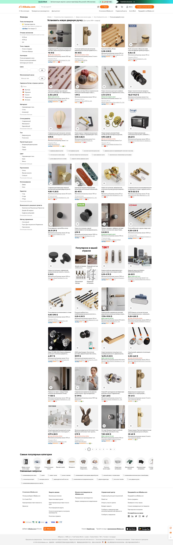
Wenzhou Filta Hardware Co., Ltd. (110, 321)
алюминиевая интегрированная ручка (83, 479)
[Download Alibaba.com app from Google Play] (144, 529)
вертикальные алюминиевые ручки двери (120, 154)
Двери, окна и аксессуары (83, 17)
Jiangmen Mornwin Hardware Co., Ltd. (112, 195)
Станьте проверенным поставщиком (138, 506)
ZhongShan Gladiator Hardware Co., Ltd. (59, 399)
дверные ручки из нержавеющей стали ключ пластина (119, 150)
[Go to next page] (114, 449)
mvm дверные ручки (73, 150)
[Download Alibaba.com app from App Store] (131, 529)
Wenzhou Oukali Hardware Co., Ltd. (58, 321)
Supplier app (91, 529)
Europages (113, 537)
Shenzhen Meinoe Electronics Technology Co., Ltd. (140, 361)
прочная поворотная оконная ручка (79, 154)
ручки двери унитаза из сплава (58, 158)
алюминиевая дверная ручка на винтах (33, 483)
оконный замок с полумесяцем (111, 475)
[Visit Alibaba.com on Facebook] (129, 516)
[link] (170, 528)
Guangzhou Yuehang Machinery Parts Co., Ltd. (140, 279)
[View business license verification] (103, 542)
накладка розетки (44, 479)
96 (110, 449)
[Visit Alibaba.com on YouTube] (143, 516)
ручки (43, 475)
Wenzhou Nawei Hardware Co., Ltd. (58, 278)
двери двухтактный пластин (61, 479)
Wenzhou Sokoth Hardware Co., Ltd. (85, 236)
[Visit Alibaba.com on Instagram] (140, 516)
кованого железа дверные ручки (80, 158)
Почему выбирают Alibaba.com (31, 496)
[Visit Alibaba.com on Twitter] (136, 516)
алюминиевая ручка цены (29, 475)
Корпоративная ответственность (32, 502)
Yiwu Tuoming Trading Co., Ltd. (56, 234)
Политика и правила (55, 516)
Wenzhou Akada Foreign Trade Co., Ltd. (112, 55)
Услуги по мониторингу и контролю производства (59, 511)
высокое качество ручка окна (92, 150)
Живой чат (104, 499)
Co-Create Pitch (27, 499)
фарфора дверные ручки (56, 150)
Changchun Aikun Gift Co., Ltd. (83, 101)
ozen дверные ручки (134, 479)
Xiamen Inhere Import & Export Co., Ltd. (86, 197)
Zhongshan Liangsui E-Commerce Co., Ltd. (140, 98)
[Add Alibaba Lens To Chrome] (49, 529)
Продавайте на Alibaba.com (136, 496)
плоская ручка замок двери (57, 154)
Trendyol (105, 537)
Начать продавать (133, 499)
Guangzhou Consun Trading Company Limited (140, 236)
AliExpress (61, 537)
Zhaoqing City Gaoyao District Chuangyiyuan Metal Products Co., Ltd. (113, 278)
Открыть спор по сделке (108, 502)
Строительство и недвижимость (63, 17)
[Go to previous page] (85, 449)
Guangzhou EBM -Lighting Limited (111, 239)
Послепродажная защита (56, 507)
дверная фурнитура (104, 479)
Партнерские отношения (135, 509)
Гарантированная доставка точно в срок (59, 503)
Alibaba (49, 17)
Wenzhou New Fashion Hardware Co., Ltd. (113, 361)
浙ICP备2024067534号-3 (132, 542)
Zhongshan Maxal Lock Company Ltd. (58, 360)
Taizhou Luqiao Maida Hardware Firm (111, 144)
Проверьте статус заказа (135, 502)
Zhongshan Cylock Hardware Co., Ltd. (58, 197)
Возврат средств (106, 506)
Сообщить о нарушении (108, 514)
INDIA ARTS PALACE (54, 144)
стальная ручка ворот (28, 479)
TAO (100, 537)
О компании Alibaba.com (30, 492)
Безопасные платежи (55, 496)
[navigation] (32, 233)
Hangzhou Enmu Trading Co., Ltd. (57, 100)
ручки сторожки (66, 475)
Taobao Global (94, 537)
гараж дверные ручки (99, 154)
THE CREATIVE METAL (81, 60)
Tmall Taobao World (77, 537)
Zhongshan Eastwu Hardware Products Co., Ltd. (140, 321)
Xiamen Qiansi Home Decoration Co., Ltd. (112, 102)
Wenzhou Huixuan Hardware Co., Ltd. (111, 399)
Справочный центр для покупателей (112, 496)
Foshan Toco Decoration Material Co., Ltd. (86, 320)
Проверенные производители (84, 498)
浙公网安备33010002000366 (115, 542)
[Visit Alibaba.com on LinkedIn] (132, 516)
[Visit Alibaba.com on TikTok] (147, 516)
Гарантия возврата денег (56, 499)
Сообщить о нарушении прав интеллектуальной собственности (111, 510)
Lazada (86, 537)
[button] (98, 7)
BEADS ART (78, 399)
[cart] (122, 7)
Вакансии (25, 506)
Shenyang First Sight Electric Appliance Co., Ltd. (140, 140)
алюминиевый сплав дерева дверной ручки (87, 475)
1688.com (68, 537)
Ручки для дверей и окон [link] (117, 17)
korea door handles (119, 479)
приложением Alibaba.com (115, 529)
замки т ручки (53, 475)
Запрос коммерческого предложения (86, 501)
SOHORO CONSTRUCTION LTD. (83, 140)
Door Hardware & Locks (100, 17)
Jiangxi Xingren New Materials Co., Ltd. (139, 195)
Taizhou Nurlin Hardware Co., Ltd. (137, 59)
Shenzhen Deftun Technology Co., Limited (86, 360)
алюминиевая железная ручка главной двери (136, 475)
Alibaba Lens (32, 529)
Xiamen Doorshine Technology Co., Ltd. (59, 60)
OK (42, 70)
